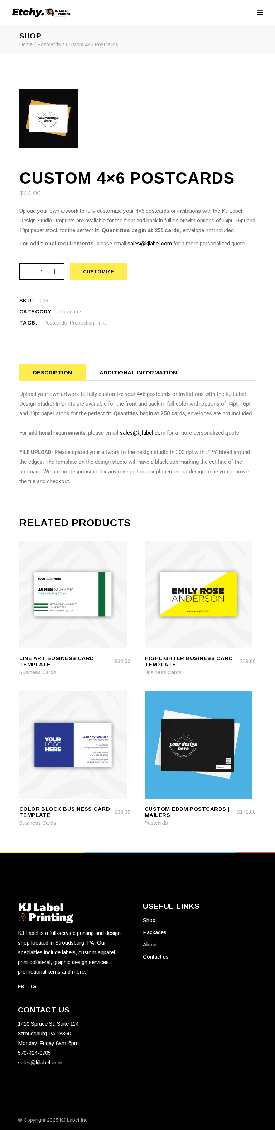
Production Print (88, 323)
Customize (98, 271)
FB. (22, 986)
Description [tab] (52, 372)
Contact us (156, 957)
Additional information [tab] (138, 372)
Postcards (71, 312)
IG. (34, 986)
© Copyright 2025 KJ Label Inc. (53, 1120)
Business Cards (37, 672)
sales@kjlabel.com (149, 243)
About (150, 944)
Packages (155, 932)
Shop (149, 920)
